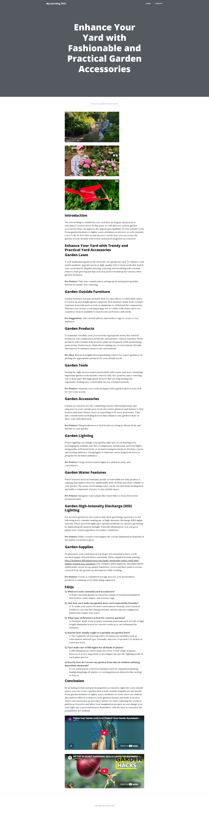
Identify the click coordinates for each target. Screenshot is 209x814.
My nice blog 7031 (56, 3)
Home (148, 3)
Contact (159, 3)
